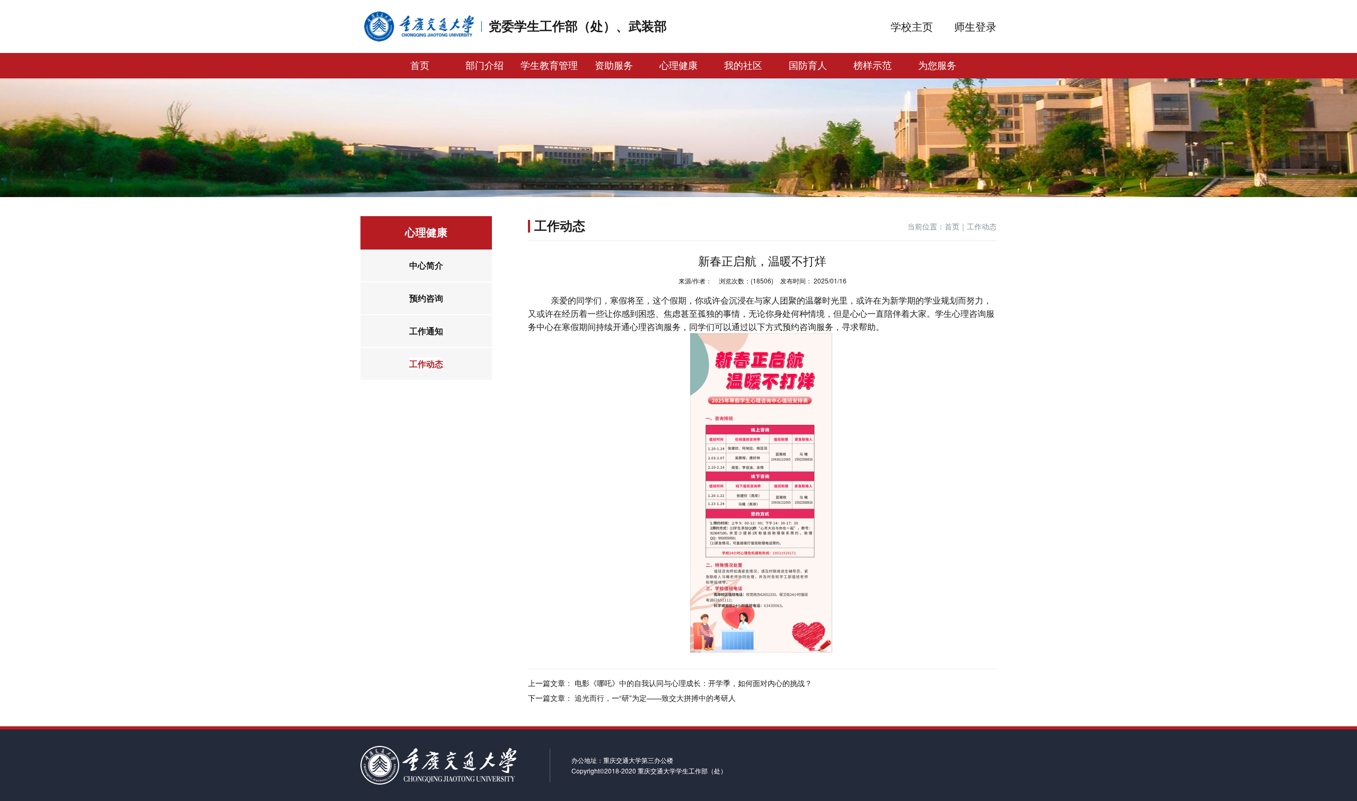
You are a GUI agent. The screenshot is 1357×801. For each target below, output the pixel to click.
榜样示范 (872, 65)
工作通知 (426, 331)
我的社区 (743, 65)
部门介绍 (484, 65)
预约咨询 (426, 298)
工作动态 (426, 364)
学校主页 (912, 26)
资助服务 (614, 65)
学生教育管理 (549, 65)
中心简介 (426, 265)
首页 (419, 65)
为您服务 (937, 65)
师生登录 (975, 26)
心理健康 (678, 65)
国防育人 (808, 65)
